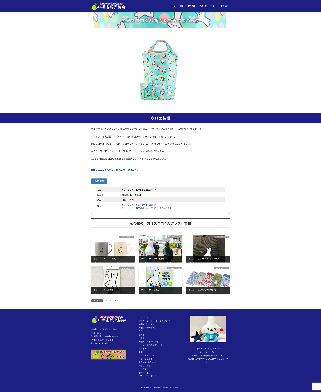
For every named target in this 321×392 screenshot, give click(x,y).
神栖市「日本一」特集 (149, 341)
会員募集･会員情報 (147, 362)
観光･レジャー (145, 331)
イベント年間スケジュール (151, 344)
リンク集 (143, 369)
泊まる (142, 337)
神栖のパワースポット (148, 324)
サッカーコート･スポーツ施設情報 (154, 320)
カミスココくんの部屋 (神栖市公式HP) (139, 204)
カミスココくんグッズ (112, 300)
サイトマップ (145, 372)
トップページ (145, 317)
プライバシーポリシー (149, 376)
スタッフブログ (146, 358)
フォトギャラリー (147, 355)
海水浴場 (143, 348)
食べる (142, 334)
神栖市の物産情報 (147, 327)
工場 (141, 351)
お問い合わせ (145, 365)
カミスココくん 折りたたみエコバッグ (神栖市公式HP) (146, 207)
